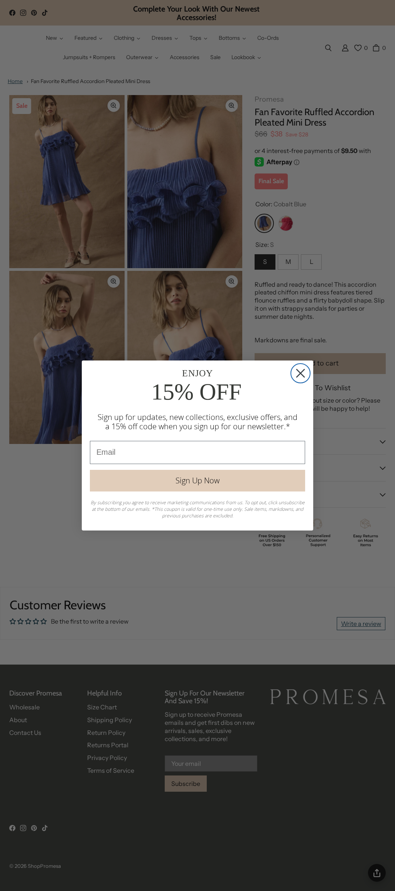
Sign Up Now (197, 480)
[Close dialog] (300, 373)
